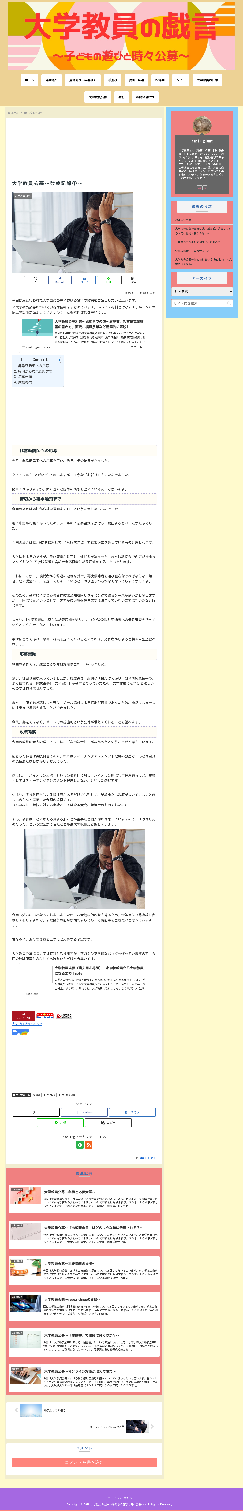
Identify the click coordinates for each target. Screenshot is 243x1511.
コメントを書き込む (84, 1462)
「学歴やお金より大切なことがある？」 (199, 242)
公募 (38, 1095)
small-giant (202, 141)
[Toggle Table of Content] (55, 360)
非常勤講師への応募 (33, 366)
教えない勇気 (183, 220)
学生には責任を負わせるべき (192, 251)
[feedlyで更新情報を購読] (80, 1145)
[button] (132, 280)
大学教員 (50, 1095)
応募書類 (25, 376)
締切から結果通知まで (35, 371)
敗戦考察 (25, 382)
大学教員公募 (23, 1095)
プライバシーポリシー (121, 1498)
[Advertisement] (84, 144)
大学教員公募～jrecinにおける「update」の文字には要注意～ (203, 262)
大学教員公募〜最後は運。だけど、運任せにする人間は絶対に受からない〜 (203, 231)
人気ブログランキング (27, 1024)
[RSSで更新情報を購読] (88, 1145)
